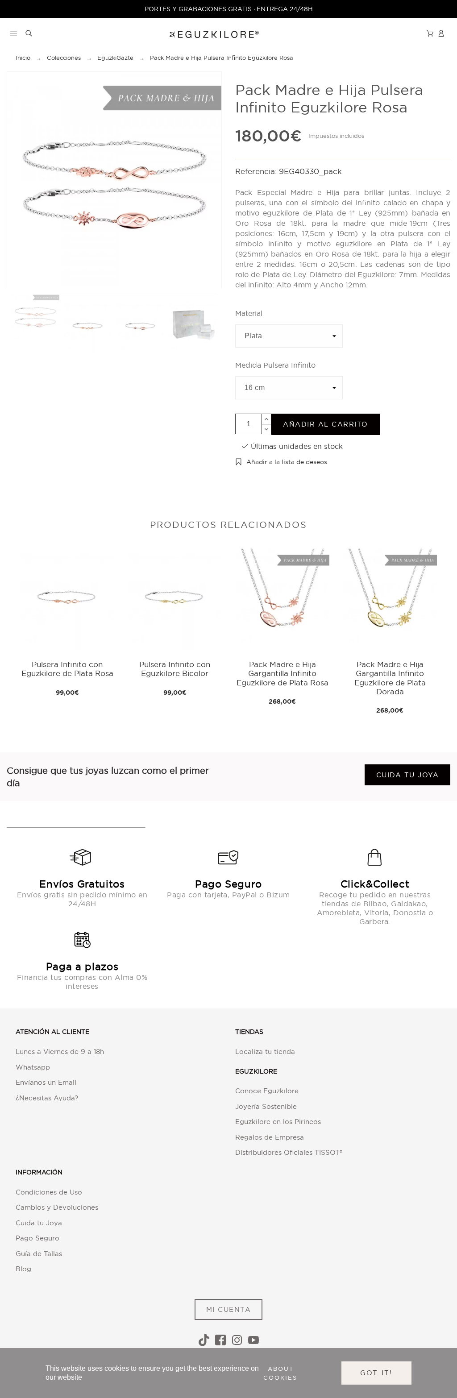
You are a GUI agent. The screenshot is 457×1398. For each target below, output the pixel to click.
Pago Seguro (37, 1238)
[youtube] (253, 1340)
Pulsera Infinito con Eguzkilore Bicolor (174, 669)
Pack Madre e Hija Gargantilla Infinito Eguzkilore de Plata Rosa (282, 673)
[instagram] (237, 1340)
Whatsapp (33, 1067)
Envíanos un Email (46, 1082)
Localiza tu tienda (265, 1051)
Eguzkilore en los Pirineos (278, 1121)
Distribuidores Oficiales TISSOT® (288, 1152)
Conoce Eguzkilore (267, 1091)
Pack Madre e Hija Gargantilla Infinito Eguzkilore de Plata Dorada (390, 678)
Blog (23, 1269)
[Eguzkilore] (207, 33)
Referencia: (257, 171)
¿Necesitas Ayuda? (47, 1098)
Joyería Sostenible (266, 1106)
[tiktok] (204, 1340)
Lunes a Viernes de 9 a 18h (60, 1051)
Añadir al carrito (325, 424)
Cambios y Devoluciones (57, 1207)
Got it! (376, 1373)
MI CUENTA (228, 1309)
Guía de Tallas (39, 1253)
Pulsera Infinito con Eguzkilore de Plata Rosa (67, 669)
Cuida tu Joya (39, 1223)
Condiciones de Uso (49, 1192)
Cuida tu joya (407, 775)
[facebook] (220, 1340)
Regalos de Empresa (269, 1137)
